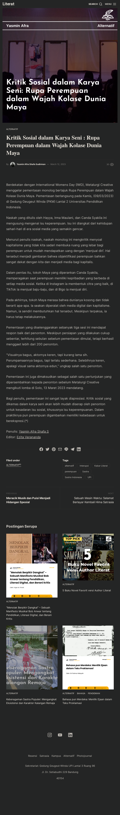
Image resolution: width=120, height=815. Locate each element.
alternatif (69, 465)
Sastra (85, 471)
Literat (8, 4)
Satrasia (44, 755)
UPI (89, 477)
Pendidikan (94, 693)
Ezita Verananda (29, 437)
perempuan (71, 471)
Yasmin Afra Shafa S (34, 431)
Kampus (56, 755)
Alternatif (12, 129)
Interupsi (84, 465)
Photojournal (84, 755)
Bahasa (81, 693)
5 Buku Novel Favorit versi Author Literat (86, 590)
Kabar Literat (101, 465)
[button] (111, 4)
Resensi (32, 755)
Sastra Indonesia (73, 477)
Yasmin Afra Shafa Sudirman (31, 164)
